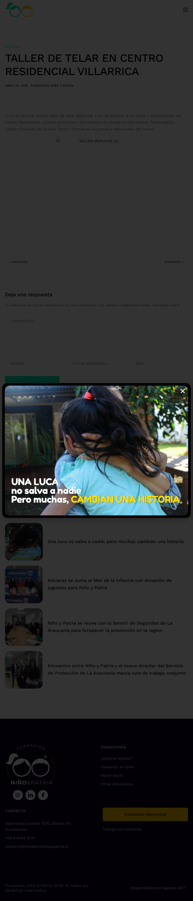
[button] (183, 391)
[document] (96, 450)
